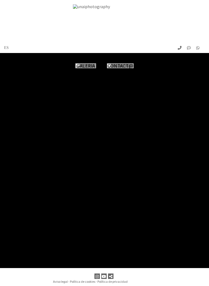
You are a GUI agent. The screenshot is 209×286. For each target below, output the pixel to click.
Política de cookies (82, 281)
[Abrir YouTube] (104, 276)
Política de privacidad (112, 281)
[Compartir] (111, 276)
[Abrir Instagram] (97, 276)
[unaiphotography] (104, 20)
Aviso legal (60, 281)
